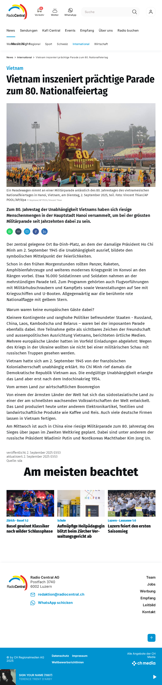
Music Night (20, 44)
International (81, 44)
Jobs (151, 584)
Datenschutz (60, 655)
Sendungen (29, 30)
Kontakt (148, 612)
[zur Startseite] (17, 12)
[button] (70, 12)
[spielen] (154, 677)
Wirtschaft (101, 44)
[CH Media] (138, 662)
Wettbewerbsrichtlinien (68, 662)
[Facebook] (36, 231)
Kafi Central (51, 30)
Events (70, 30)
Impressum (80, 655)
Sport (48, 44)
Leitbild (149, 605)
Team (150, 577)
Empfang (87, 30)
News (11, 30)
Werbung (147, 591)
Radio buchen (128, 30)
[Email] (27, 231)
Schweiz (62, 44)
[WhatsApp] (10, 231)
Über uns (106, 30)
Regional (34, 44)
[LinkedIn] (44, 231)
